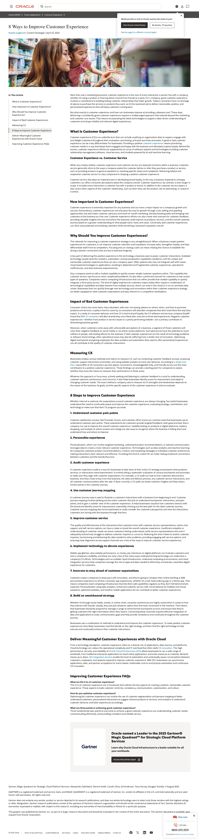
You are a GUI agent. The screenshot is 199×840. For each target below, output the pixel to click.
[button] (11, 6)
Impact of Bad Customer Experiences (30, 120)
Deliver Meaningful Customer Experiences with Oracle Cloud (27, 137)
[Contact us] (187, 6)
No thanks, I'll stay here (162, 25)
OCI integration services (100, 657)
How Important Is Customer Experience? (31, 106)
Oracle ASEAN (14, 15)
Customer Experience (53, 15)
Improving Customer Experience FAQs (30, 143)
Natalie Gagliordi (17, 32)
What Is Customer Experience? (27, 101)
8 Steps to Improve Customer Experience (32, 130)
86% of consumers (90, 316)
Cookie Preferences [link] (52, 833)
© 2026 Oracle (14, 832)
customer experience (153, 143)
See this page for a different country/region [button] (139, 32)
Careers (75, 833)
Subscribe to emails (88, 833)
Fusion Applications (32, 15)
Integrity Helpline (104, 833)
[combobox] (99, 6)
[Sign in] (182, 6)
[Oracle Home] (25, 6)
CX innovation (165, 647)
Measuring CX (19, 125)
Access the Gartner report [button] (125, 759)
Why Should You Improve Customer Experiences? (29, 113)
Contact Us (117, 833)
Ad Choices (66, 833)
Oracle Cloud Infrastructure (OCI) (125, 651)
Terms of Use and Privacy (34, 833)
